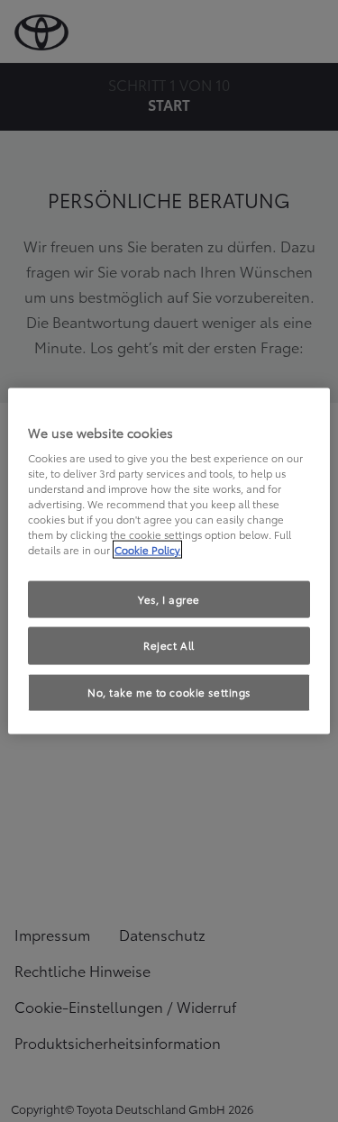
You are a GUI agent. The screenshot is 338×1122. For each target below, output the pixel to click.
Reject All (169, 645)
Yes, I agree (169, 598)
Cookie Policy (147, 550)
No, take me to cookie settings (169, 692)
